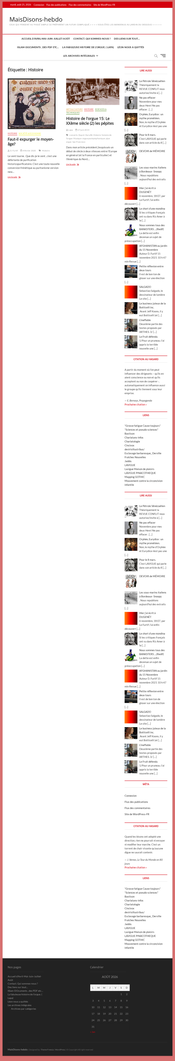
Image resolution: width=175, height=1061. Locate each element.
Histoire (12, 133)
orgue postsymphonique (93, 138)
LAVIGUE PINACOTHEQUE (140, 472)
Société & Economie (30, 133)
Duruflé (88, 135)
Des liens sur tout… (127, 38)
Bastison (129, 433)
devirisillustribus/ (135, 449)
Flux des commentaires (80, 4)
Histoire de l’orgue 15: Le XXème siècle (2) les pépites (90, 121)
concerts (73, 135)
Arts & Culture (74, 109)
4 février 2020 (29, 150)
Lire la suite (16, 177)
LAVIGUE (130, 465)
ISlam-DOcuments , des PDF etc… (38, 47)
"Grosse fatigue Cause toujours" (143, 425)
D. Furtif (14, 150)
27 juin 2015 (83, 130)
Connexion (39, 4)
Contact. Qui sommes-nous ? (92, 38)
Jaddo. (128, 461)
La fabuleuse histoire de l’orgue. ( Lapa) (88, 47)
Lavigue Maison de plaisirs (139, 468)
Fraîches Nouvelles (135, 457)
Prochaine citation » (136, 404)
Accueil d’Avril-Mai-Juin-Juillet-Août (46, 38)
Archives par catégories (23, 1008)
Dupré (81, 135)
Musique (77, 138)
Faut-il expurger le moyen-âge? (31, 141)
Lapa (70, 130)
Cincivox (129, 445)
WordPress (60, 1049)
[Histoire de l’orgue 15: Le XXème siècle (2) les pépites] (92, 91)
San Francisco (78, 142)
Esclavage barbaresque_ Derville (143, 453)
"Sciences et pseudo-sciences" (141, 429)
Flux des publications (56, 4)
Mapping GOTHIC (135, 476)
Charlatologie (132, 441)
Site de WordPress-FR (104, 4)
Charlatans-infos (134, 437)
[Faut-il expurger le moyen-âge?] (34, 103)
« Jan (92, 1031)
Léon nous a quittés (130, 47)
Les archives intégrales (79, 55)
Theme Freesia (47, 1049)
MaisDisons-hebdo (36, 19)
